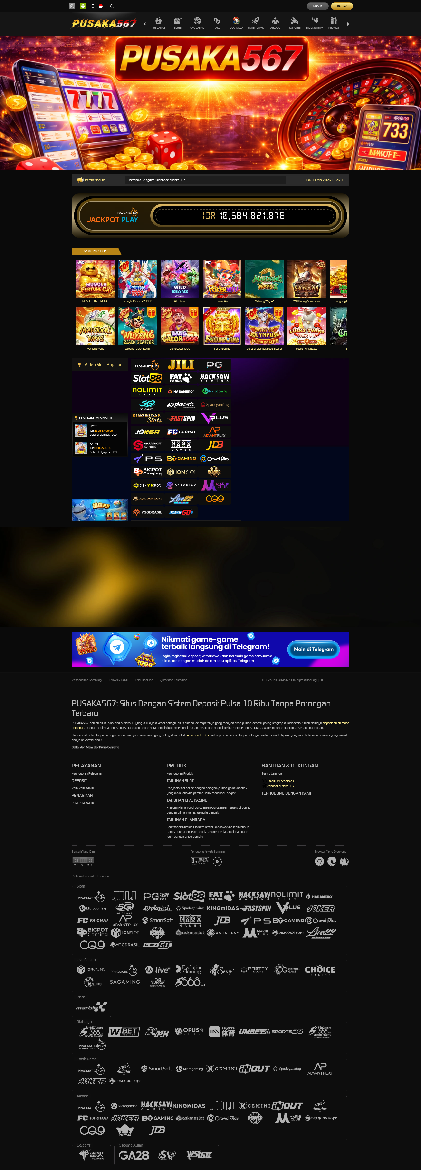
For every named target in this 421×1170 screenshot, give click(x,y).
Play (129, 219)
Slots (178, 27)
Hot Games (158, 27)
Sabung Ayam (314, 27)
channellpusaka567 (280, 786)
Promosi (333, 27)
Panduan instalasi (401, 587)
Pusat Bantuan (143, 680)
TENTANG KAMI (117, 680)
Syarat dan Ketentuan (173, 680)
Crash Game (256, 27)
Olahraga (236, 27)
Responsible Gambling (87, 680)
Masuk (317, 6)
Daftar (342, 6)
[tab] (147, 365)
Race (217, 27)
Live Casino (197, 27)
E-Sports (295, 27)
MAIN (98, 279)
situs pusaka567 (198, 735)
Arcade (275, 27)
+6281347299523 (280, 781)
